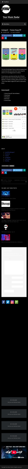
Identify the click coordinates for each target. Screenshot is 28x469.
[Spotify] (16, 302)
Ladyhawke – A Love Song (20, 180)
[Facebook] (3, 302)
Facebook (7, 154)
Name (5, 278)
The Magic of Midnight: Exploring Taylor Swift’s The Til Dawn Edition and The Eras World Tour (13, 221)
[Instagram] (12, 302)
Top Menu (6, 2)
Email (5, 282)
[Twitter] (8, 302)
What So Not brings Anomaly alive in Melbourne (12, 242)
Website (6, 287)
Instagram (7, 157)
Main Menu (6, 24)
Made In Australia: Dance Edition (8, 198)
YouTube (7, 161)
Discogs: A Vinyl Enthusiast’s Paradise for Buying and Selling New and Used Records (13, 209)
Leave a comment (16, 32)
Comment (7, 259)
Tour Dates (7, 159)
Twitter (7, 155)
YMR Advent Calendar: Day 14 (8, 232)
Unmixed (12, 165)
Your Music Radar (11, 17)
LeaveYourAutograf (9, 152)
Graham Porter (6, 32)
